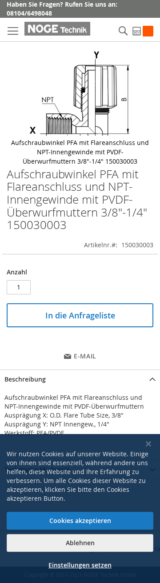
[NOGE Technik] (57, 29)
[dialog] (80, 508)
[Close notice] (148, 444)
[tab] (80, 379)
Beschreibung (25, 379)
